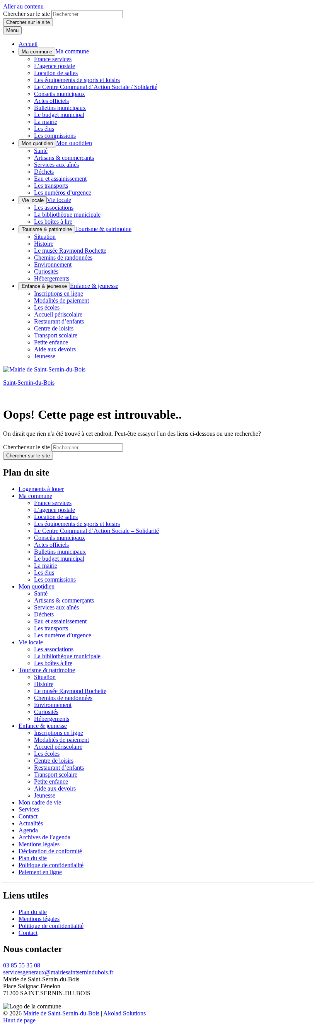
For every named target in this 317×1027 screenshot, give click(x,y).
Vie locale (33, 200)
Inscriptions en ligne (58, 293)
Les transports (51, 185)
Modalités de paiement (61, 300)
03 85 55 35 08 (21, 965)
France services (53, 59)
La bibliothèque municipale (67, 214)
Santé (41, 150)
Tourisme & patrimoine (47, 229)
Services (29, 809)
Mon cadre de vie (40, 802)
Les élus (44, 128)
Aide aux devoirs (55, 349)
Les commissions (55, 135)
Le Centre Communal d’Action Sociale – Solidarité (96, 530)
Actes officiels (51, 101)
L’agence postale (54, 66)
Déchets (44, 171)
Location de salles (56, 73)
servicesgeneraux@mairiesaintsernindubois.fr (58, 972)
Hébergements (51, 278)
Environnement (53, 264)
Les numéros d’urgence (62, 192)
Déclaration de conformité (50, 851)
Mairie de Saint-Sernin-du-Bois (61, 1013)
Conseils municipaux (59, 94)
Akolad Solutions (124, 1013)
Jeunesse (44, 356)
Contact (28, 816)
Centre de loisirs (53, 328)
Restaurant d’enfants (59, 321)
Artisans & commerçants (64, 157)
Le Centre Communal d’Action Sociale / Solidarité (95, 87)
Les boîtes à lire (53, 221)
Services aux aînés (56, 164)
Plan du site (33, 858)
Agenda (28, 830)
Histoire (43, 243)
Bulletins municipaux (60, 107)
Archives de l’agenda (44, 837)
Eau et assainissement (60, 178)
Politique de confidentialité (51, 865)
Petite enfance (51, 342)
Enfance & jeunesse (44, 286)
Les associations (53, 207)
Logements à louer (41, 489)
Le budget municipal (59, 114)
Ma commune (37, 52)
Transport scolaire (55, 335)
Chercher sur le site (26, 13)
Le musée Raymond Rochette (70, 250)
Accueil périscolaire (58, 314)
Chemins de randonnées (63, 257)
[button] (19, 1020)
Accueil (28, 44)
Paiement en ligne (40, 872)
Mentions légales (39, 844)
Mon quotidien (37, 143)
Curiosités (46, 271)
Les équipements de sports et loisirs (77, 80)
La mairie (45, 121)
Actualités (31, 823)
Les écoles (47, 307)
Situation (45, 236)
